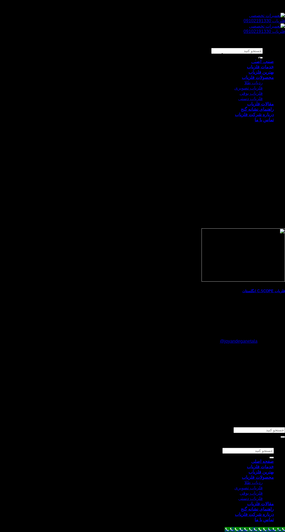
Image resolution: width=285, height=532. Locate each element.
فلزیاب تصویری (248, 88)
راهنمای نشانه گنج (257, 109)
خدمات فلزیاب (260, 66)
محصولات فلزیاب (258, 77)
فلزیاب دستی (250, 98)
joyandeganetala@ (238, 341)
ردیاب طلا (253, 82)
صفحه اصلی (262, 461)
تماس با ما (264, 119)
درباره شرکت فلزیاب (254, 114)
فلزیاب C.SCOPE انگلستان (263, 291)
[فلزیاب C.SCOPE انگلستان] (243, 280)
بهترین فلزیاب (261, 72)
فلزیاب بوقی (251, 93)
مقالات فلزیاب (260, 103)
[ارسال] (283, 437)
